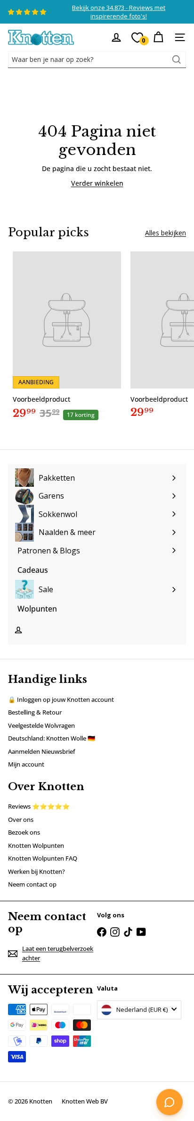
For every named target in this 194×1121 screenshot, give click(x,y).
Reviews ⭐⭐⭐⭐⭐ (39, 806)
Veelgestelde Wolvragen (41, 725)
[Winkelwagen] (158, 37)
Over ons (20, 819)
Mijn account (26, 764)
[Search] (176, 59)
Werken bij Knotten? (36, 871)
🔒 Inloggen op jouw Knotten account (61, 699)
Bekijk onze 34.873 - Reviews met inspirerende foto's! (118, 11)
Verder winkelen (97, 183)
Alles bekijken (165, 232)
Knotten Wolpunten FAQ (42, 858)
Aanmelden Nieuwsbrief (41, 751)
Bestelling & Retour (35, 712)
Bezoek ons (24, 832)
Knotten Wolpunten (36, 845)
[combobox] (97, 59)
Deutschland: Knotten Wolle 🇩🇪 (51, 738)
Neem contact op (32, 884)
